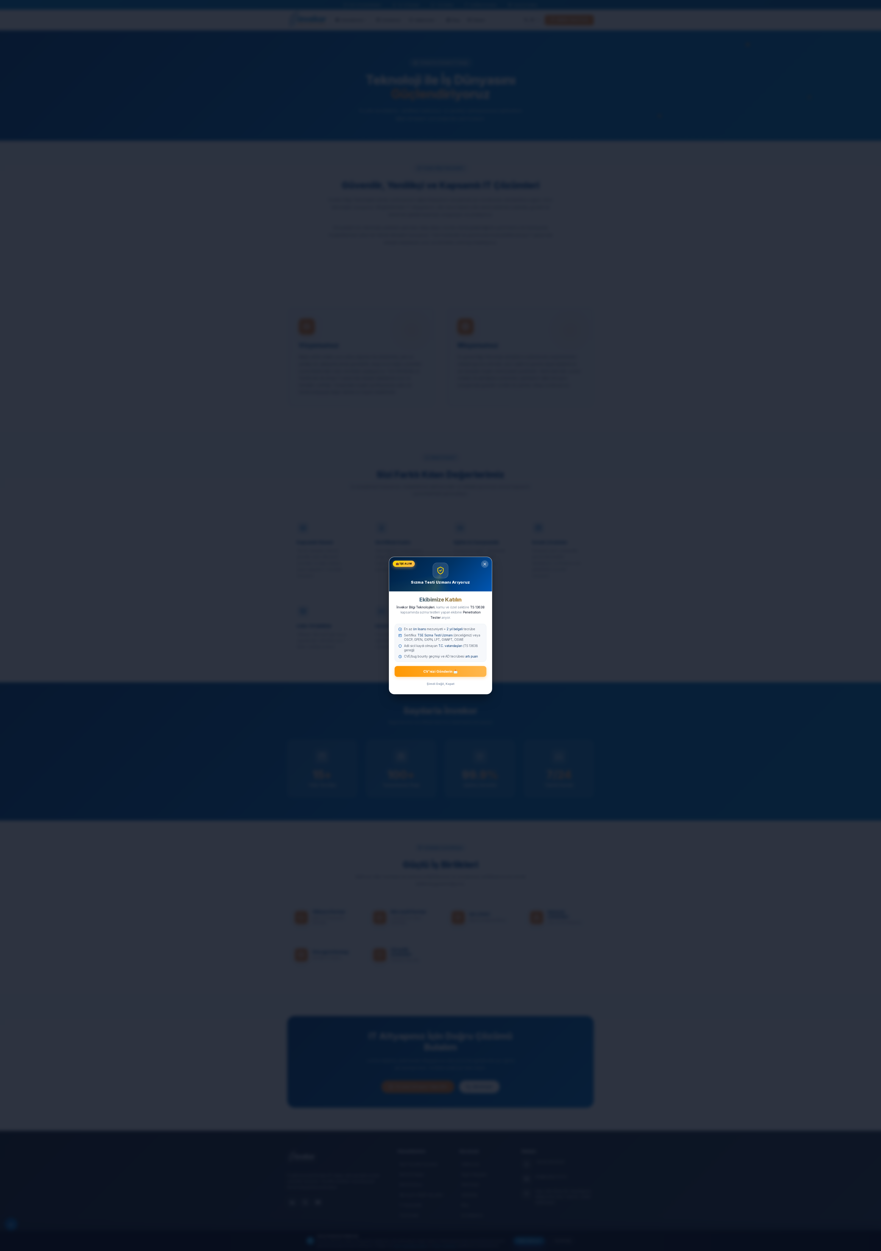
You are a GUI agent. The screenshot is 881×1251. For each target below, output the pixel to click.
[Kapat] (484, 564)
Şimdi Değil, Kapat (440, 684)
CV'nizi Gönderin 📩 (440, 671)
